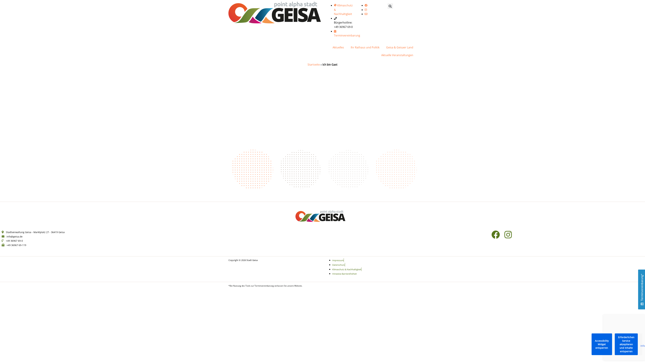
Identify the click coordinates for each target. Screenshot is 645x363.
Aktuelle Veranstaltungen (397, 55)
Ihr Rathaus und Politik (365, 47)
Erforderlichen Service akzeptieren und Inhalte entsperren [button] (626, 344)
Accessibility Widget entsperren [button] (602, 344)
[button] (390, 6)
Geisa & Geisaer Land (399, 47)
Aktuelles (338, 47)
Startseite (314, 64)
